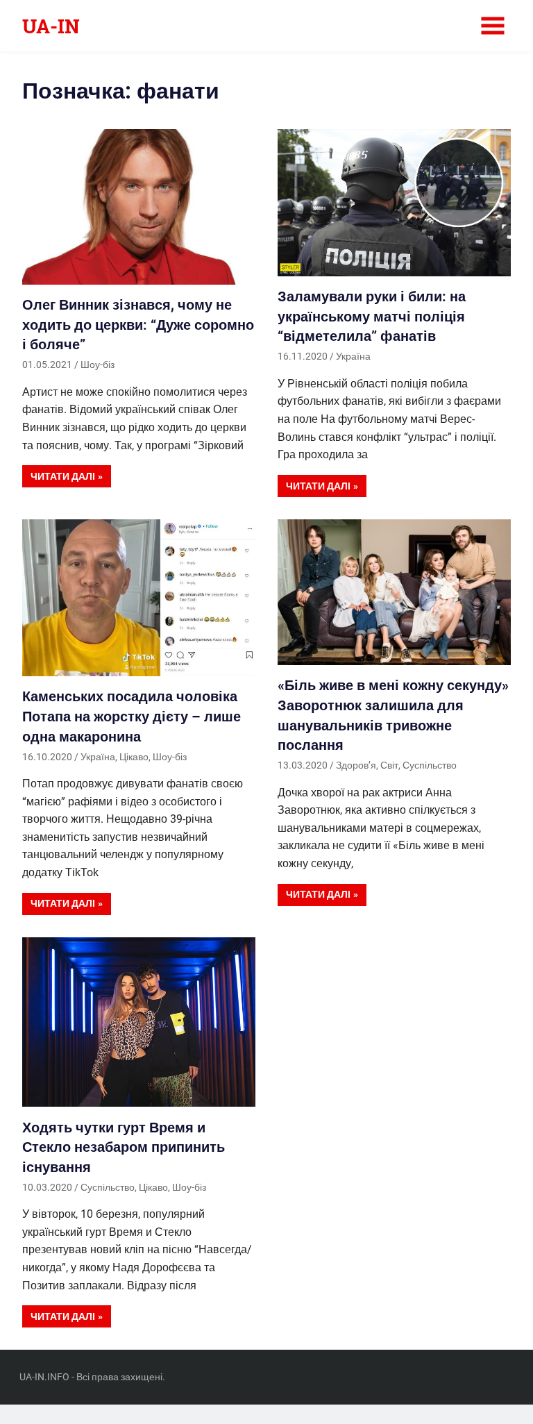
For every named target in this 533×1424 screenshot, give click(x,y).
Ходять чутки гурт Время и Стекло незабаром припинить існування (123, 1147)
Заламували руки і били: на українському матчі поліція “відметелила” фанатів (372, 316)
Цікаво (134, 756)
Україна (353, 356)
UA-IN (51, 26)
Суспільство (430, 765)
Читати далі (63, 476)
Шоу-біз (98, 364)
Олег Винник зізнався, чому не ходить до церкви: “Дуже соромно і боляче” (138, 324)
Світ (389, 765)
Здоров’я (356, 765)
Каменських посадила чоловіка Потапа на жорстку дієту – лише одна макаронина (131, 716)
